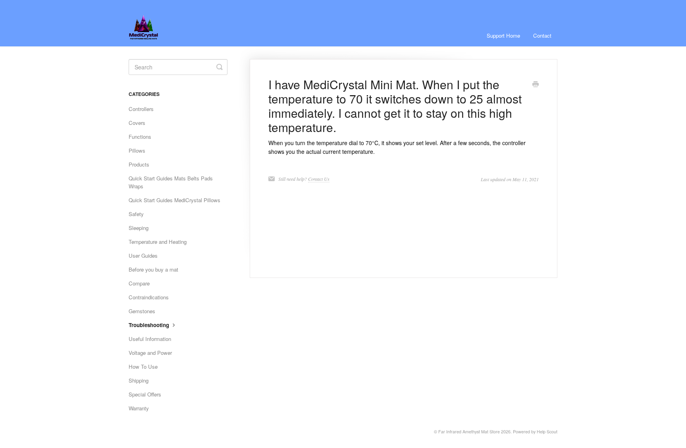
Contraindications (149, 297)
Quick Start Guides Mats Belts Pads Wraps (171, 182)
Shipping (138, 380)
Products (139, 164)
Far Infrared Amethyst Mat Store (469, 432)
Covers (137, 122)
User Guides (143, 255)
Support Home (503, 35)
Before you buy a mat (153, 269)
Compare (139, 283)
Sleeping (138, 228)
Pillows (137, 150)
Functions (140, 136)
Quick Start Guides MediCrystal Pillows (174, 200)
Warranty (139, 408)
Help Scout (547, 432)
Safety (136, 214)
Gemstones (142, 311)
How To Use (143, 366)
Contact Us (319, 179)
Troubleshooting (150, 325)
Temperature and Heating (158, 241)
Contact (542, 35)
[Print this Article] (535, 84)
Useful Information (150, 339)
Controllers (141, 109)
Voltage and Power (150, 352)
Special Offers (145, 394)
